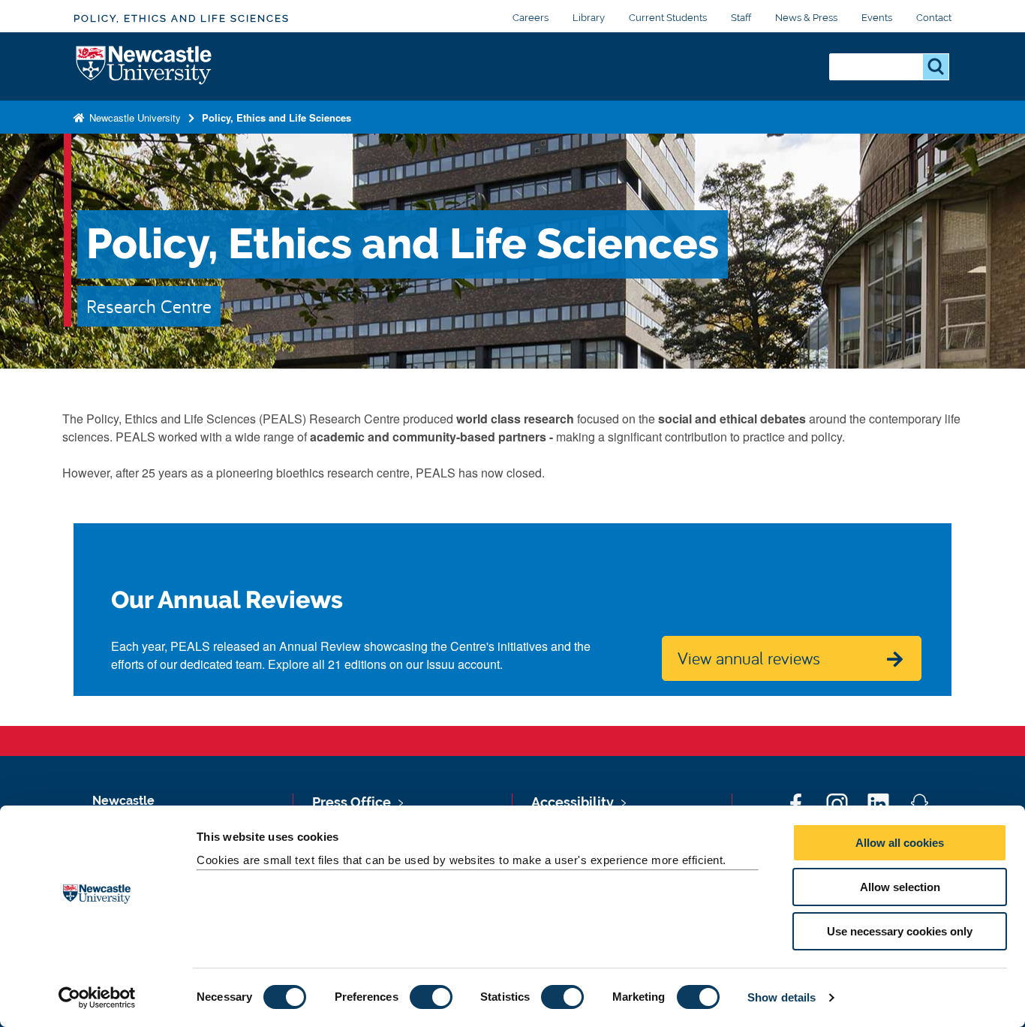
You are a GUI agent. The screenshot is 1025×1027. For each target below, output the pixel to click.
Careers (530, 17)
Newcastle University (133, 117)
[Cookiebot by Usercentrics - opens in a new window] (97, 997)
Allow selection (900, 887)
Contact (933, 17)
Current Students (668, 17)
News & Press (806, 17)
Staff (741, 17)
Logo (144, 66)
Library (589, 17)
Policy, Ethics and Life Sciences (182, 18)
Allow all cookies (899, 842)
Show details (781, 997)
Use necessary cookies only (899, 931)
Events (876, 17)
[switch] (431, 997)
